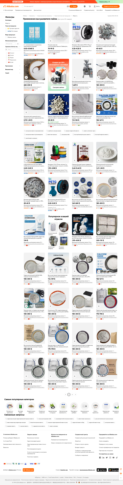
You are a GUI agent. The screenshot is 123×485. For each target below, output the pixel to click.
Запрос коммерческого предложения (61, 443)
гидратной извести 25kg (78, 422)
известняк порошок (52, 134)
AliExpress (37, 477)
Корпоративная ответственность (12, 444)
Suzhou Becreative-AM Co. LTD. (80, 52)
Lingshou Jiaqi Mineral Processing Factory (106, 88)
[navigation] (12, 205)
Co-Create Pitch (7, 441)
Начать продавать (104, 441)
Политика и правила (32, 456)
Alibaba (25, 15)
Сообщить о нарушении (81, 455)
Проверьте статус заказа (106, 444)
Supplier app (64, 470)
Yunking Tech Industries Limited (80, 88)
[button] (68, 6)
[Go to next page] (75, 394)
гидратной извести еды (94, 422)
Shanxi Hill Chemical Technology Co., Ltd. (34, 171)
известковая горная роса (84, 418)
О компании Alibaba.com (10, 434)
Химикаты (32, 15)
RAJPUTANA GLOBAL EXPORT (80, 123)
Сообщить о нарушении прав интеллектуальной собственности (84, 451)
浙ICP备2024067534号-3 (104, 482)
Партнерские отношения (106, 450)
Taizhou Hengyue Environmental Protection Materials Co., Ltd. (106, 123)
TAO (74, 477)
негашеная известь (109, 422)
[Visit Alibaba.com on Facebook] (100, 458)
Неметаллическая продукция (62, 15)
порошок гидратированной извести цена (58, 422)
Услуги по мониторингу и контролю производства (37, 452)
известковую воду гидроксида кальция (16, 422)
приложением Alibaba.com (87, 470)
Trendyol (79, 477)
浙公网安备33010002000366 (89, 482)
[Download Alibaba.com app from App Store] (102, 470)
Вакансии (6, 447)
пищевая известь (11, 426)
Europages (86, 477)
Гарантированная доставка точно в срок (36, 445)
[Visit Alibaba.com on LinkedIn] (103, 458)
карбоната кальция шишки (54, 130)
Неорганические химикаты (44, 15)
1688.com (44, 477)
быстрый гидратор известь (101, 134)
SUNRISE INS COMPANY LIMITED (32, 123)
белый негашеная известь (36, 422)
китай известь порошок (31, 138)
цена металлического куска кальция (104, 418)
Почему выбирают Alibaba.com (11, 438)
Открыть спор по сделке (81, 444)
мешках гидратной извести (72, 130)
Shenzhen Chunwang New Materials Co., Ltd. (34, 53)
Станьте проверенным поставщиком (109, 447)
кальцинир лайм (66, 134)
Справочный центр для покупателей (85, 438)
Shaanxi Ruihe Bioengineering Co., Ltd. (82, 171)
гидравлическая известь (39, 426)
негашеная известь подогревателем (34, 130)
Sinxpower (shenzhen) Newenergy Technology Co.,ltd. (58, 171)
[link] (121, 469)
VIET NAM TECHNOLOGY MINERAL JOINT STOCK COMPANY (106, 52)
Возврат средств (79, 447)
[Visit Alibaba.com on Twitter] (107, 458)
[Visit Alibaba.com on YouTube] (113, 458)
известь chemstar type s (89, 130)
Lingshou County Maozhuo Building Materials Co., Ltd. (106, 171)
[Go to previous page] (65, 394)
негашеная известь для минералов (34, 134)
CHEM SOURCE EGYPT (54, 52)
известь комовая (54, 426)
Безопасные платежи (33, 438)
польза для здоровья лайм (45, 418)
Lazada (61, 477)
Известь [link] (75, 15)
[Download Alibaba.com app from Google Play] (114, 470)
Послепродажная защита (34, 449)
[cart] (90, 6)
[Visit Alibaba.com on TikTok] (117, 458)
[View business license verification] (76, 482)
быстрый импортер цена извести (82, 134)
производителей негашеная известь (65, 418)
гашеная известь (24, 426)
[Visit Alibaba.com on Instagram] (110, 458)
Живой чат (78, 441)
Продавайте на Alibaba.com (106, 438)
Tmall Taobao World (53, 477)
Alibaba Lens (12, 470)
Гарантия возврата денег (34, 441)
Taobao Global (68, 477)
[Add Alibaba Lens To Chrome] (28, 470)
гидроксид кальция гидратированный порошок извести (20, 418)
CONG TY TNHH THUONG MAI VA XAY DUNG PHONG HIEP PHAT (58, 125)
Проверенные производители (59, 439)
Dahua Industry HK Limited (31, 88)
